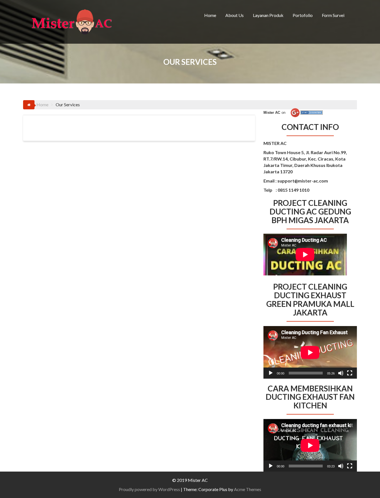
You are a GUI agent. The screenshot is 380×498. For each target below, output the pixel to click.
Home (210, 15)
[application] (310, 352)
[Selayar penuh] (349, 373)
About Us (234, 15)
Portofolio (303, 15)
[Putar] (270, 373)
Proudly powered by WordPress (149, 489)
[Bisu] (341, 373)
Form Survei (333, 15)
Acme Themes (247, 489)
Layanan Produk (268, 15)
